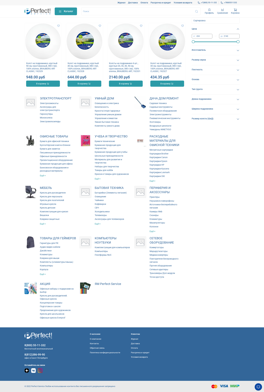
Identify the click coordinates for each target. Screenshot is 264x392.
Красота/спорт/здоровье (107, 111)
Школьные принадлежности (109, 156)
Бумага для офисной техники (54, 141)
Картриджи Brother (159, 153)
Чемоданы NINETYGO (160, 129)
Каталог (68, 11)
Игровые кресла (48, 204)
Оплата (144, 2)
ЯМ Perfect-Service (108, 284)
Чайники (99, 200)
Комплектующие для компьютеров (112, 247)
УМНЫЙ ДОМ (104, 98)
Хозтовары (155, 122)
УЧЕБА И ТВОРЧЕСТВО (111, 136)
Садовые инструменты (161, 107)
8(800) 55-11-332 (35, 345)
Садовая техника (158, 103)
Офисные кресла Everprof (52, 317)
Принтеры (155, 197)
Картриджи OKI (157, 176)
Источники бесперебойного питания (163, 206)
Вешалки (44, 215)
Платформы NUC (103, 255)
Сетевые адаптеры (159, 269)
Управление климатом (106, 118)
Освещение (100, 196)
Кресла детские (47, 207)
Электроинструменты (160, 114)
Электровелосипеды (50, 121)
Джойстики (45, 250)
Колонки (154, 226)
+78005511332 (230, 3)
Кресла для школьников (52, 314)
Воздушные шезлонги (160, 126)
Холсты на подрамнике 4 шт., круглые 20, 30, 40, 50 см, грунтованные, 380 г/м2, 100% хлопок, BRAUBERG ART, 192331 (124, 67)
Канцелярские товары (51, 302)
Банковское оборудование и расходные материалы (54, 169)
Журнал (121, 2)
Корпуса (44, 269)
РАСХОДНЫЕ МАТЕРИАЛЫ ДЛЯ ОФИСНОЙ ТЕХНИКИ (164, 141)
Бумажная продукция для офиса (56, 164)
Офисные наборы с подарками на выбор (57, 290)
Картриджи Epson (158, 161)
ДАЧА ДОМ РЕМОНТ (164, 98)
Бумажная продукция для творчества (108, 147)
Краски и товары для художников (112, 174)
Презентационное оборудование (56, 160)
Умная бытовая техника (107, 122)
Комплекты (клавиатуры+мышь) (56, 262)
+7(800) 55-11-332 (209, 3)
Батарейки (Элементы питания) (111, 192)
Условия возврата (183, 2)
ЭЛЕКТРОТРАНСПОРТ (56, 98)
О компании (95, 339)
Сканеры (154, 215)
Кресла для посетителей (52, 200)
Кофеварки (100, 204)
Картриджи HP (157, 165)
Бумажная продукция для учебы (111, 152)
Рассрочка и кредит (161, 2)
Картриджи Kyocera (159, 168)
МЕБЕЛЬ (46, 188)
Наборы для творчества (107, 166)
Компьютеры (46, 265)
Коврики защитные (49, 219)
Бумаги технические (105, 141)
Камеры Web (156, 211)
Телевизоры (101, 215)
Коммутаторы (157, 247)
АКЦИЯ (45, 284)
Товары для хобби (104, 170)
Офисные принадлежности (53, 156)
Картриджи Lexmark (160, 172)
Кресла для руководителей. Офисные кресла (53, 297)
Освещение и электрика (107, 103)
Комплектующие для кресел (54, 211)
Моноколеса (46, 117)
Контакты (94, 343)
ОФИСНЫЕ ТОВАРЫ (54, 136)
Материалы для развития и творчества (108, 161)
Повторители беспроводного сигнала (164, 260)
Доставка (133, 2)
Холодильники (102, 211)
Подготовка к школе (50, 306)
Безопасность (102, 107)
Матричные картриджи (161, 150)
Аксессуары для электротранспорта (50, 108)
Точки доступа (157, 277)
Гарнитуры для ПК (49, 243)
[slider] (193, 41)
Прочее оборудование (161, 265)
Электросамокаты (49, 103)
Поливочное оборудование (163, 111)
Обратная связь (97, 348)
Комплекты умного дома (107, 126)
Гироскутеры (46, 114)
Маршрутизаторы (159, 251)
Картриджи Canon (159, 157)
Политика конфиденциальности (105, 352)
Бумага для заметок (50, 149)
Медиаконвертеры (159, 255)
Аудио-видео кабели (50, 247)
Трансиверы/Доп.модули (162, 273)
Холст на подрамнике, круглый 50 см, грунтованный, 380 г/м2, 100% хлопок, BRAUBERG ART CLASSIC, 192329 (41, 67)
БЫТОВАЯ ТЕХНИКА (109, 188)
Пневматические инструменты (165, 118)
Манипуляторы (157, 223)
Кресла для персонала (51, 196)
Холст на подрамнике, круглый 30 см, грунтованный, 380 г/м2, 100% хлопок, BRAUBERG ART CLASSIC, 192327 (166, 67)
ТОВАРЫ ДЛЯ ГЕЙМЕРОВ (58, 238)
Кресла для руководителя (53, 192)
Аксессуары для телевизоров (109, 219)
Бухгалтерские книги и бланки (55, 145)
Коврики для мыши (49, 258)
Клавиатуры (156, 219)
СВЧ (97, 207)
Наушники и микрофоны (162, 201)
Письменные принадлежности (55, 152)
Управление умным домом (108, 114)
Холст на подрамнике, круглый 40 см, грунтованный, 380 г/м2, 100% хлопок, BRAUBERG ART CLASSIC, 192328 (83, 67)
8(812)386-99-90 (34, 354)
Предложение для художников (55, 310)
